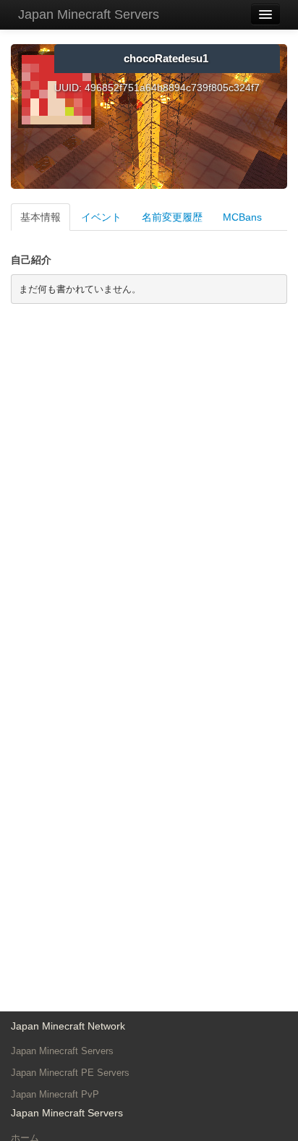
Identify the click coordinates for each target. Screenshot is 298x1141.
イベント (101, 217)
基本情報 (40, 217)
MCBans (242, 217)
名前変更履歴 (172, 217)
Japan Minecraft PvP (55, 1094)
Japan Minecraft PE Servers (70, 1072)
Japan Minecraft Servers (88, 14)
